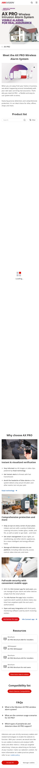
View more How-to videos (19, 674)
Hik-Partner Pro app (10, 619)
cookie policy (15, 755)
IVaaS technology (8, 491)
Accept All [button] (10, 762)
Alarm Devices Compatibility (19, 691)
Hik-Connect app (28, 619)
